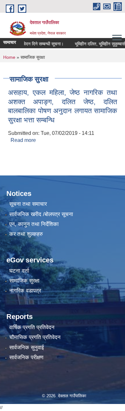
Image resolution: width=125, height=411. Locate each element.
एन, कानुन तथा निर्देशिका (34, 224)
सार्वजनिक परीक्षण (26, 357)
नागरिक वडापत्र (25, 291)
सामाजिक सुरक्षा (24, 281)
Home (9, 57)
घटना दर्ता (19, 271)
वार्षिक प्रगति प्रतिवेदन (31, 327)
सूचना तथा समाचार (28, 204)
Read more (23, 140)
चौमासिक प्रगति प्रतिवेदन (35, 337)
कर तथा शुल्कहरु (26, 234)
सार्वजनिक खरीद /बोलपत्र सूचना (41, 214)
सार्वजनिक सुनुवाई (26, 348)
